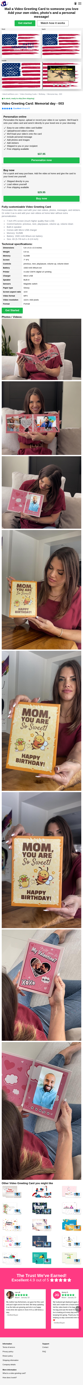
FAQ (44, 1352)
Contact (45, 1347)
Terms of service (9, 1347)
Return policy (8, 1356)
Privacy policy (8, 1352)
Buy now (41, 198)
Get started (25, 23)
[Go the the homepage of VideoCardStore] (4, 3)
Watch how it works (53, 23)
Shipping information (10, 1360)
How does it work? (10, 1378)
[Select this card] (12, 1191)
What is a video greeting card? (12, 1373)
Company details (9, 1365)
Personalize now (41, 160)
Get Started (12, 310)
